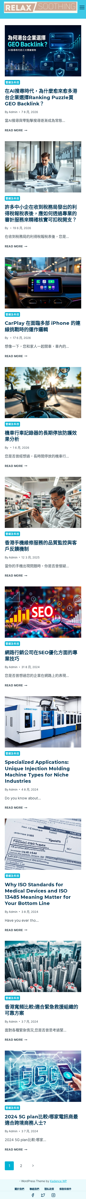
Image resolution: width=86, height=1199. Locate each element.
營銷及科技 (12, 82)
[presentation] (43, 50)
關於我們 (19, 1189)
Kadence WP (58, 1181)
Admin (13, 112)
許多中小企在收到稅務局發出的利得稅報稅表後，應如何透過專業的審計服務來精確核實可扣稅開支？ (41, 213)
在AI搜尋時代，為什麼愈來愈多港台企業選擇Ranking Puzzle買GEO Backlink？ (41, 97)
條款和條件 (65, 1189)
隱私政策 (49, 1189)
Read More (16, 130)
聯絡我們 (34, 1189)
